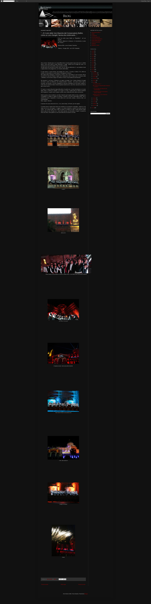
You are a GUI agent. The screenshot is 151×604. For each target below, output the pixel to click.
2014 (93, 69)
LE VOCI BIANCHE (96, 37)
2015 (93, 67)
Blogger (86, 593)
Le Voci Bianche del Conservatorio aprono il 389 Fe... (100, 92)
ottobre (94, 76)
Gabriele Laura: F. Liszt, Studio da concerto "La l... (100, 95)
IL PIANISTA (94, 35)
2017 (93, 64)
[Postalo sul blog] (61, 579)
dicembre (95, 73)
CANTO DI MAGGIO (96, 42)
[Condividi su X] (62, 579)
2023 (93, 56)
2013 (93, 71)
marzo (94, 101)
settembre (95, 78)
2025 (93, 53)
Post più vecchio (81, 584)
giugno (94, 98)
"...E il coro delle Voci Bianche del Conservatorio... (100, 89)
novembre (95, 74)
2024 (93, 54)
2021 (93, 58)
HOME (93, 34)
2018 (93, 62)
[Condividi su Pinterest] (65, 579)
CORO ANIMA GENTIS (96, 40)
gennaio (95, 105)
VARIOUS (94, 43)
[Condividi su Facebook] (64, 579)
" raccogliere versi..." (97, 83)
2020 (93, 60)
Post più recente (44, 584)
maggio (94, 99)
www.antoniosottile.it (96, 32)
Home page (63, 584)
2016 (93, 65)
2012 (93, 107)
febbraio (95, 103)
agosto (94, 80)
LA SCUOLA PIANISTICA (97, 38)
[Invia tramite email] (59, 579)
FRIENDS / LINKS (95, 45)
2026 (93, 51)
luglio (94, 82)
